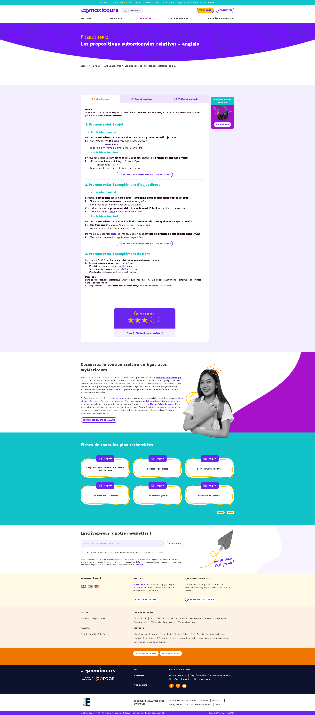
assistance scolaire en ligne (145, 401)
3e (99, 65)
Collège (84, 65)
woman (103, 263)
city (101, 269)
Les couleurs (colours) (209, 495)
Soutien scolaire (145, 653)
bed (147, 224)
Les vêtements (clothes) (209, 468)
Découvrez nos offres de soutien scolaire (145, 174)
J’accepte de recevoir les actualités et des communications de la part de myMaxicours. (125, 552)
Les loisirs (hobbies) (157, 468)
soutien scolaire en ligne (168, 377)
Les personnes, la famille (105, 495)
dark (123, 269)
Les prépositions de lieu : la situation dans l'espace (105, 469)
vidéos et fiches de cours (160, 404)
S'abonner (222, 124)
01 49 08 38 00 (139, 584)
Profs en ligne (117, 398)
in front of (130, 161)
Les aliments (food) (158, 495)
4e (96, 65)
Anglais (107, 65)
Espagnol (116, 65)
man (116, 140)
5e (93, 65)
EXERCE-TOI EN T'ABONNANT (99, 419)
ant (98, 137)
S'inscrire (175, 543)
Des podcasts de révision (222, 101)
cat (109, 285)
